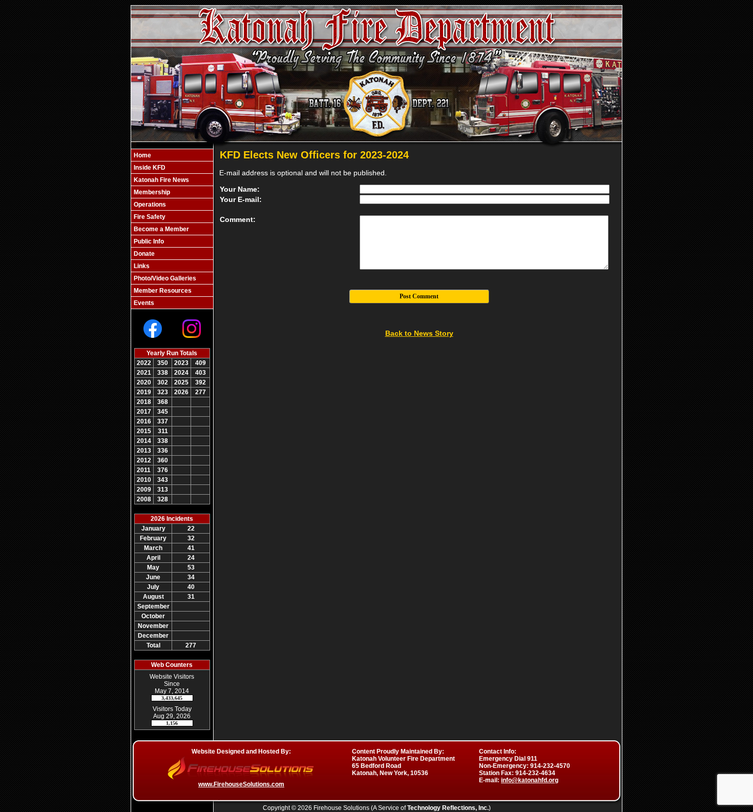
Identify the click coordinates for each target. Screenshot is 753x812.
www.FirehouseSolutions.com (241, 784)
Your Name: (240, 189)
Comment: (238, 219)
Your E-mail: (241, 199)
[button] (172, 167)
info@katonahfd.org (529, 780)
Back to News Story (419, 333)
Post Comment (419, 296)
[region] (172, 229)
